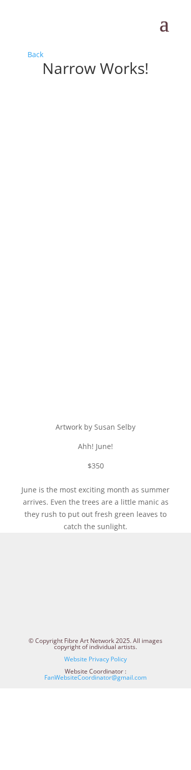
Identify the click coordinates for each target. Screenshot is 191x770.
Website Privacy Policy (95, 659)
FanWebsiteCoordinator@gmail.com (95, 677)
